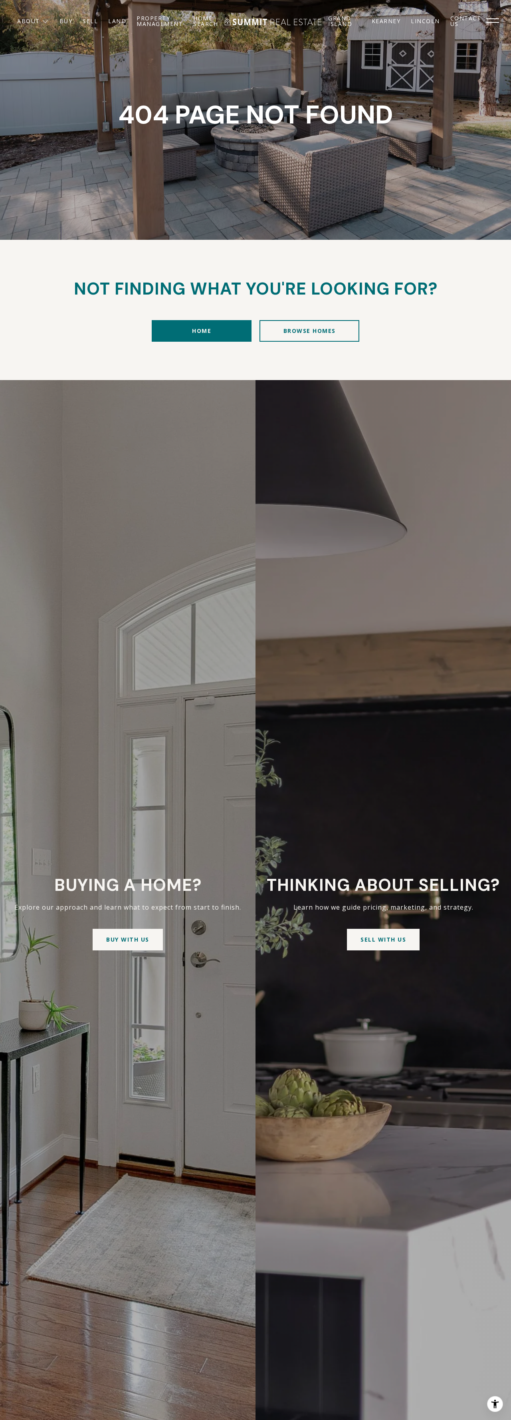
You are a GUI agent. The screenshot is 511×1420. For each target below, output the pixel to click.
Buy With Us (127, 939)
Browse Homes (309, 331)
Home (201, 331)
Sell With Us (383, 939)
